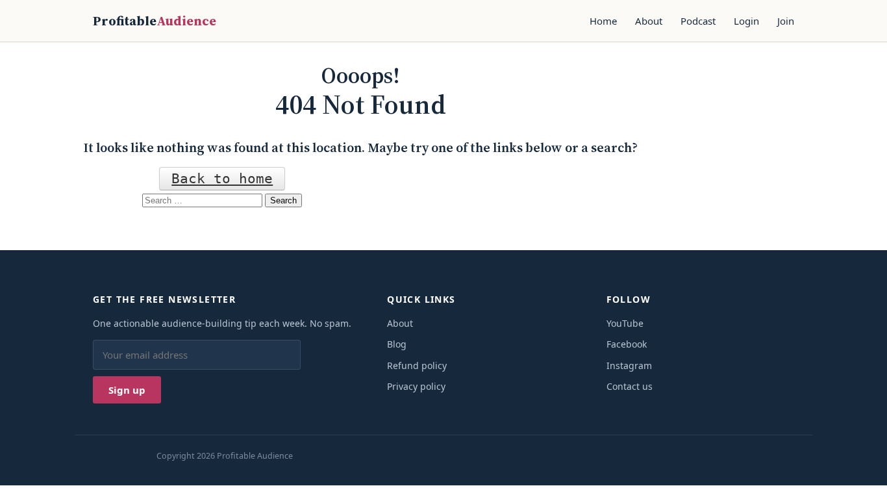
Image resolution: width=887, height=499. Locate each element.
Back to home (222, 178)
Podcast (698, 20)
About (648, 20)
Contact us (629, 386)
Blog (396, 344)
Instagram (629, 365)
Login (746, 20)
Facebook (626, 344)
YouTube (624, 323)
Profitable (154, 21)
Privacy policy (416, 386)
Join (785, 20)
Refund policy (417, 365)
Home (603, 20)
